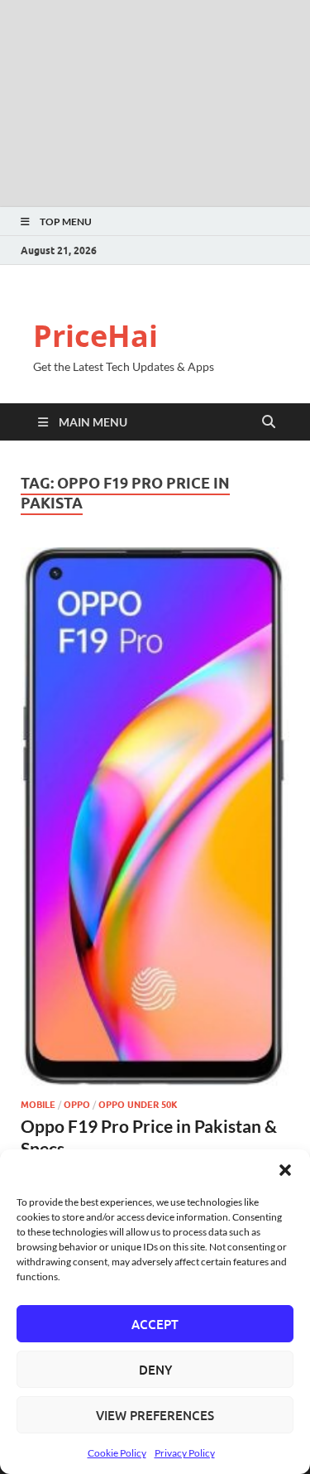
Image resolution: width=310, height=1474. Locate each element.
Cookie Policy (117, 1453)
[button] (285, 1170)
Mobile (38, 1104)
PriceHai (95, 336)
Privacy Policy (185, 1453)
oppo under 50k (138, 1104)
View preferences (155, 1415)
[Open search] (268, 422)
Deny (155, 1369)
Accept (155, 1324)
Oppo (77, 1104)
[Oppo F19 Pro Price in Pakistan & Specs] (155, 816)
